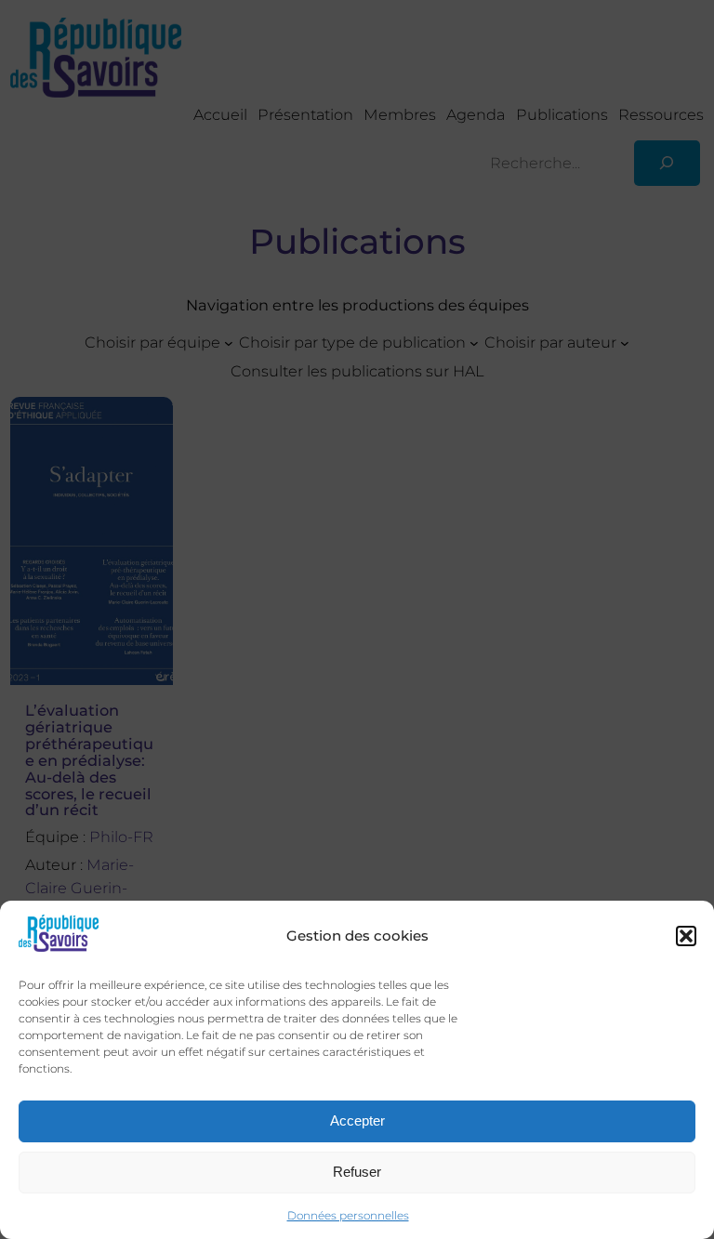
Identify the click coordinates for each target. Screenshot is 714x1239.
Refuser (357, 1172)
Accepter (357, 1120)
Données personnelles (348, 1215)
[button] (686, 936)
